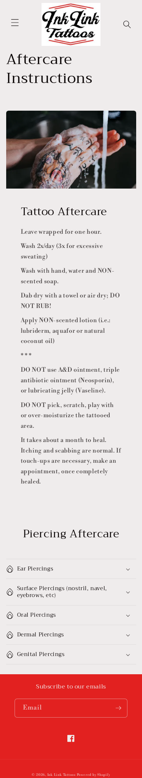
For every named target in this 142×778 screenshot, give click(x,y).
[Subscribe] (118, 708)
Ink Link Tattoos (61, 775)
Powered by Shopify (93, 775)
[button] (15, 22)
